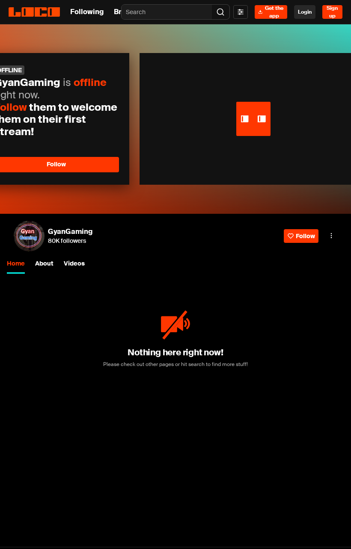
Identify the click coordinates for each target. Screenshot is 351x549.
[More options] (331, 235)
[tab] (16, 264)
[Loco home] (34, 12)
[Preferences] (240, 12)
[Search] (220, 12)
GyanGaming (70, 231)
